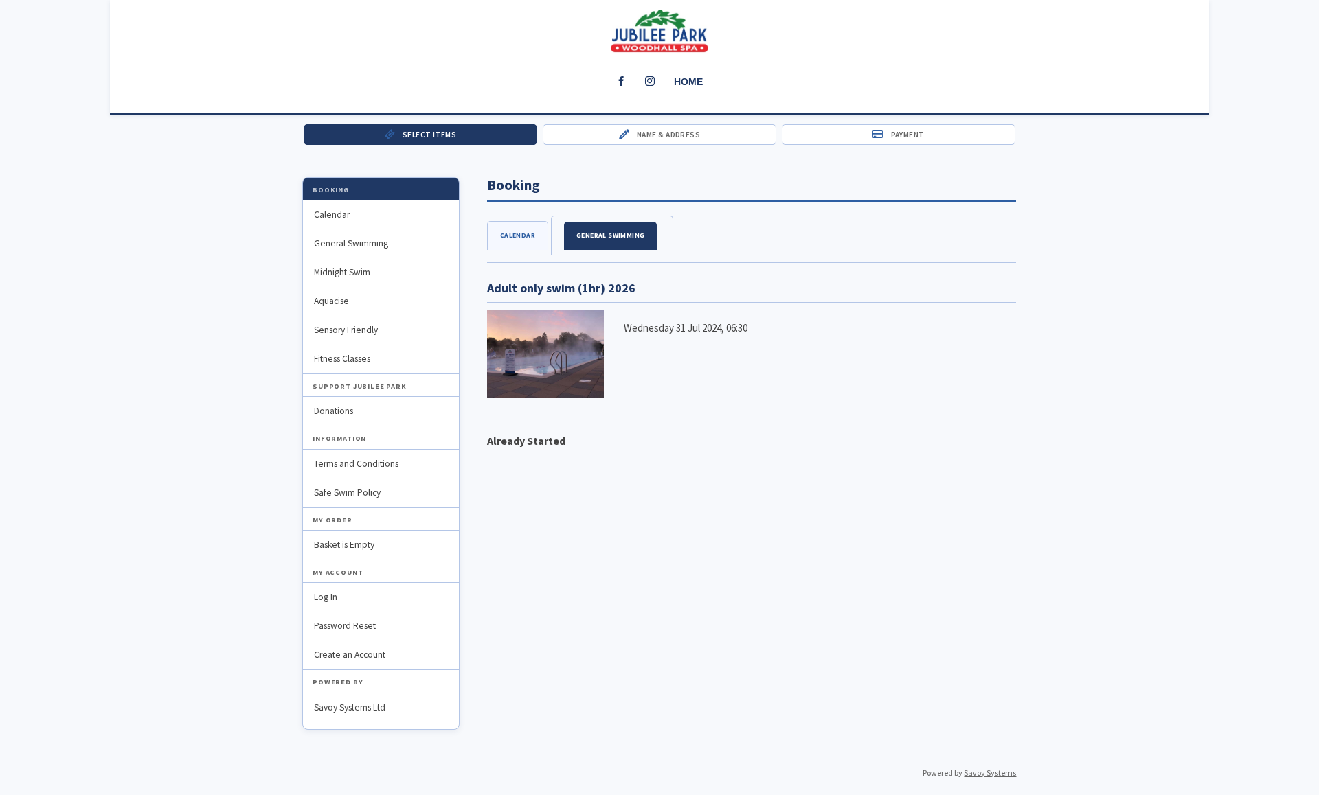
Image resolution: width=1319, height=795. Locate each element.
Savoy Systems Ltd (349, 707)
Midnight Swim (342, 272)
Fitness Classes (342, 359)
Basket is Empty (344, 545)
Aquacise (331, 301)
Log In (325, 597)
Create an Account (349, 654)
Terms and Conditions (356, 464)
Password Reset (345, 626)
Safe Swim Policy (347, 492)
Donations (333, 411)
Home (688, 81)
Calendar (332, 214)
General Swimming (351, 243)
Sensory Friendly (346, 330)
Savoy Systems (990, 773)
